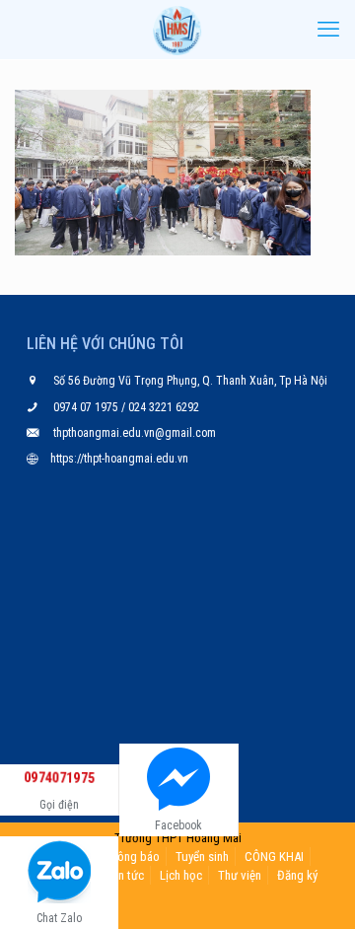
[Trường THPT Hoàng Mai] (177, 29)
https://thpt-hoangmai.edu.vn (119, 458)
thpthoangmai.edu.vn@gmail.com (134, 433)
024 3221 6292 (162, 407)
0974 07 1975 (87, 407)
